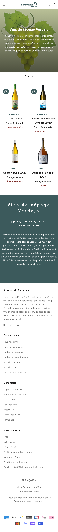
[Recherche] (49, 4)
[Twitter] (4, 324)
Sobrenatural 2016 (15, 172)
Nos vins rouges (11, 362)
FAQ (5, 437)
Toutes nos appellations (15, 357)
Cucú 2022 (15, 118)
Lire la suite (47, 50)
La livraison (9, 442)
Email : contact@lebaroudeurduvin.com (23, 467)
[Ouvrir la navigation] (4, 5)
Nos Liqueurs (10, 404)
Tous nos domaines (13, 347)
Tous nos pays (10, 341)
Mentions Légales (12, 457)
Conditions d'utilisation (15, 462)
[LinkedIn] (18, 324)
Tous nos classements (14, 372)
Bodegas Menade (15, 177)
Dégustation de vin (13, 389)
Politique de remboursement (18, 452)
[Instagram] (11, 324)
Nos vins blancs (11, 367)
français (27, 480)
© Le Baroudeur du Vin (29, 487)
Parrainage (8, 419)
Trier (27, 76)
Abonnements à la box (14, 394)
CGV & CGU (9, 447)
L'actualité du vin (12, 414)
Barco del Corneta (15, 123)
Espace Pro (8, 409)
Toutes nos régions (13, 352)
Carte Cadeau (10, 399)
